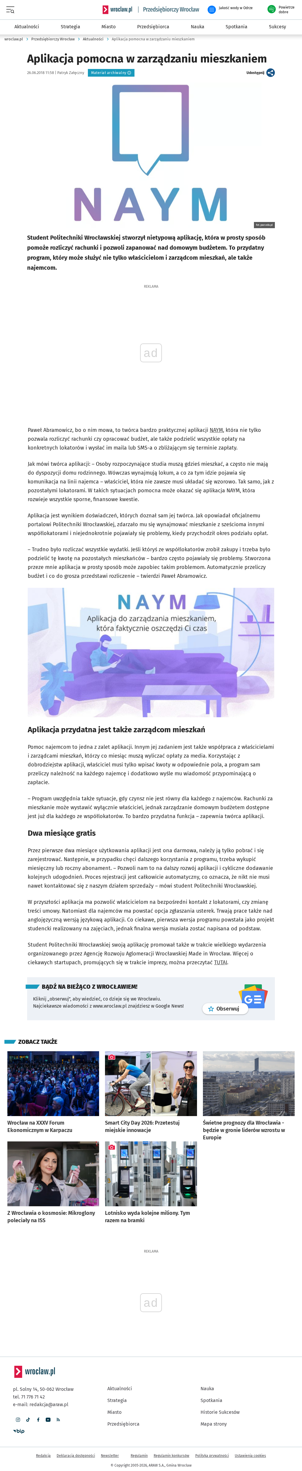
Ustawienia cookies (250, 1456)
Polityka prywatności (212, 1456)
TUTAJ (220, 962)
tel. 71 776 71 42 (29, 1397)
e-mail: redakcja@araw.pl (40, 1404)
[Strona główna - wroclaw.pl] (117, 9)
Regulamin (139, 1456)
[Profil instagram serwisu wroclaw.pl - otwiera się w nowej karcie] (18, 1419)
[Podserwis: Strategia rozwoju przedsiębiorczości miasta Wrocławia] (168, 9)
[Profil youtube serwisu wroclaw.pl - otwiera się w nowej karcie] (48, 1419)
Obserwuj (232, 1008)
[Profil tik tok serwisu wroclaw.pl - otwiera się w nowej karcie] (28, 1419)
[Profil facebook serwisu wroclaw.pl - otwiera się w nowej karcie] (38, 1419)
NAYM (216, 430)
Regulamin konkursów (171, 1456)
